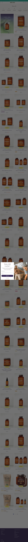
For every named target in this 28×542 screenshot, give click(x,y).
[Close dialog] (26, 263)
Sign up (7, 275)
